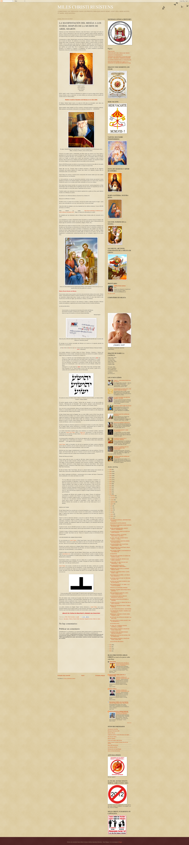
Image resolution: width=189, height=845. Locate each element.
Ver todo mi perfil (111, 293)
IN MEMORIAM (113, 553)
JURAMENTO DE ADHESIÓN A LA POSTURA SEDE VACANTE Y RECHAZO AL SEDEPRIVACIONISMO (119, 57)
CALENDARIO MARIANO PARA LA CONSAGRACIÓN (119, 59)
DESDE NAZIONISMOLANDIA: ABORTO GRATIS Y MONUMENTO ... (119, 529)
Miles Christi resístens (120, 285)
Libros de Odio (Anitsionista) (114, 751)
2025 (110, 471)
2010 (110, 651)
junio (111, 508)
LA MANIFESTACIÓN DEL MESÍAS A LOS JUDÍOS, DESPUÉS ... (119, 559)
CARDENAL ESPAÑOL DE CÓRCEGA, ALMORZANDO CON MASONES (122, 678)
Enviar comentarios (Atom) (69, 678)
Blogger (120, 842)
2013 (110, 644)
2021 (110, 479)
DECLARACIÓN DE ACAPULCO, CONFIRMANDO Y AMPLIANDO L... (118, 566)
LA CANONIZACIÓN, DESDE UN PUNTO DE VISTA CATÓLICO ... (120, 532)
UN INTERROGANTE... (115, 623)
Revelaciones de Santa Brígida (114, 749)
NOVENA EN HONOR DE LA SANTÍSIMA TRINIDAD (120, 439)
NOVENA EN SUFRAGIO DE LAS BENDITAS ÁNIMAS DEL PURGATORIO (121, 448)
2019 (110, 483)
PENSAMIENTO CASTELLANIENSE (118, 523)
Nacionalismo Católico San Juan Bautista (118, 702)
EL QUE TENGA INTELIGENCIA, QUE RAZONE (120, 608)
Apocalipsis (66, 619)
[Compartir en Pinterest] (88, 617)
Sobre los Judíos (96, 619)
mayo (111, 510)
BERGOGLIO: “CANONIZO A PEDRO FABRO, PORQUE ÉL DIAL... (120, 615)
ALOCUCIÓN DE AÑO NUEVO (116, 641)
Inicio (82, 675)
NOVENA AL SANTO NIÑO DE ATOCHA (122, 405)
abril (111, 512)
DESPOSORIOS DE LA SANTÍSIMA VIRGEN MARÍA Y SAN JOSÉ (120, 548)
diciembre (112, 495)
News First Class (70, 432)
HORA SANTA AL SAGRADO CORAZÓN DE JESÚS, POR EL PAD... (119, 629)
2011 (110, 648)
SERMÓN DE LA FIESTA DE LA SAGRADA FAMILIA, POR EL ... (119, 569)
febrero (112, 516)
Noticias (71, 619)
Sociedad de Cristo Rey (113, 729)
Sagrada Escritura (88, 619)
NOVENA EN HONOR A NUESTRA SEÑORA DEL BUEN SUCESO (119, 541)
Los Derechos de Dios (112, 747)
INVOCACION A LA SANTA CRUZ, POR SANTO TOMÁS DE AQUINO (122, 389)
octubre (112, 499)
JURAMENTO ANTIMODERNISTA (115, 55)
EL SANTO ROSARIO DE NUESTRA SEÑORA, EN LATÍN (122, 398)
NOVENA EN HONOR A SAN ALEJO (122, 422)
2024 (110, 473)
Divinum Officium (111, 732)
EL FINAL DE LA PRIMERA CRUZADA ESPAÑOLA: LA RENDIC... (118, 626)
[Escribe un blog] (84, 617)
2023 (110, 475)
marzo (111, 514)
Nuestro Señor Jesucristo (78, 619)
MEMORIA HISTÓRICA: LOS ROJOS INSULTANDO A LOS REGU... (118, 535)
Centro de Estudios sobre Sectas (115, 740)
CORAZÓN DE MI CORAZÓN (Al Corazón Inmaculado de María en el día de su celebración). (122, 664)
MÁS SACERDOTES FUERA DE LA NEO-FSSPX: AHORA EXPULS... (119, 593)
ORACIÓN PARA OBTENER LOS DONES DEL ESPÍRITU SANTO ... (120, 556)
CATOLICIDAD (112, 661)
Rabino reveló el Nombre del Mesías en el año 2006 (81, 100)
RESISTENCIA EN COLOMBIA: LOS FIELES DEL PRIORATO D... (120, 575)
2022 (110, 477)
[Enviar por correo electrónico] (82, 617)
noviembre (112, 497)
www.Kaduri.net (66, 553)
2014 (110, 494)
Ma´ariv (83, 433)
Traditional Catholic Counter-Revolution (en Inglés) (118, 734)
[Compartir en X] (85, 617)
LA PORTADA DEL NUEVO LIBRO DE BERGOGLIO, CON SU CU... (118, 597)
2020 (110, 481)
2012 (110, 646)
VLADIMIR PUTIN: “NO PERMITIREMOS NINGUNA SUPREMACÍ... (119, 632)
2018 (110, 485)
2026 (110, 469)
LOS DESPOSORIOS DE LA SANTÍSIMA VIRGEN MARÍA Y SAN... (119, 545)
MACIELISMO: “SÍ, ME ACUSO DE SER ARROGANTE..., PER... (119, 563)
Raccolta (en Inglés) (112, 736)
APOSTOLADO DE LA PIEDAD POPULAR (118, 711)
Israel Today (62, 444)
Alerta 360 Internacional (113, 745)
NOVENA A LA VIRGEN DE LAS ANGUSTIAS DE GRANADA (122, 713)
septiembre (112, 501)
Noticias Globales (111, 738)
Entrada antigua (100, 675)
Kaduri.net (82, 432)
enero (111, 518)
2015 (110, 492)
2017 (110, 487)
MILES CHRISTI (113, 689)
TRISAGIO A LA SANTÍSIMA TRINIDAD (118, 587)
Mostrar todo (129, 722)
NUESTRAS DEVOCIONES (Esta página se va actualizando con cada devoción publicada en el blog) (119, 62)
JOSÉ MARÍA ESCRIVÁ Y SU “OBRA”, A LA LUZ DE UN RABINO (119, 585)
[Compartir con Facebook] (87, 617)
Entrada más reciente (64, 675)
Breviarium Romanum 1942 (113, 731)
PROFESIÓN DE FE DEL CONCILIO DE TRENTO (118, 53)
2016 (110, 489)
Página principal (111, 51)
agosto (112, 503)
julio (111, 505)
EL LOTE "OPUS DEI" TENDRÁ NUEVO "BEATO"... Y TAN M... (119, 538)
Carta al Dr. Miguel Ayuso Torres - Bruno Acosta (118, 703)
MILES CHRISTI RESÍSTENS (85, 7)
